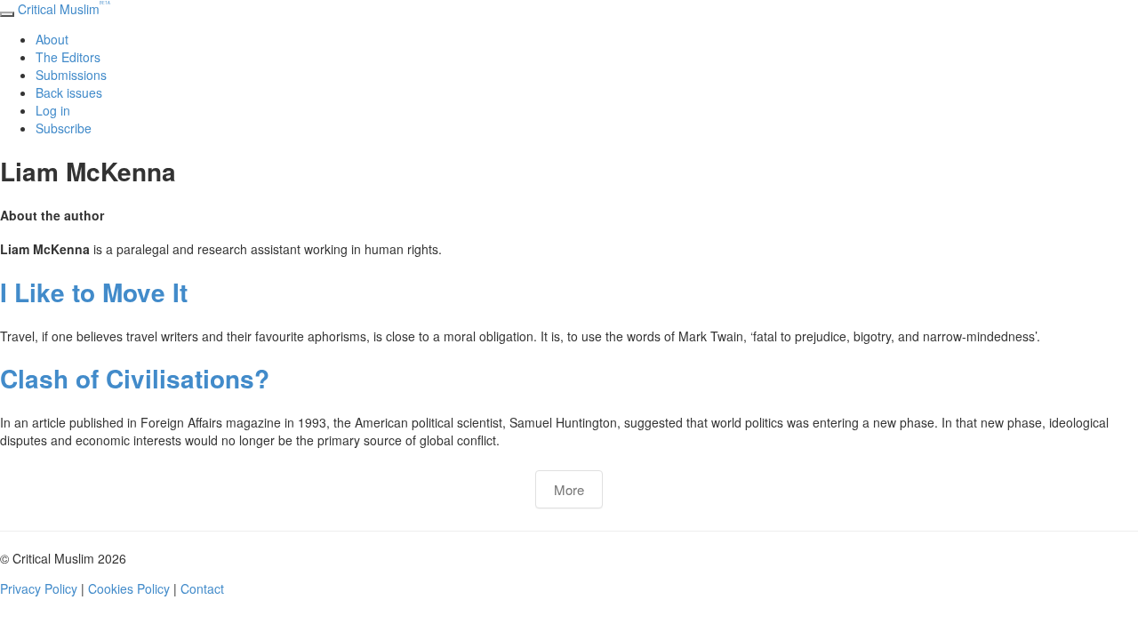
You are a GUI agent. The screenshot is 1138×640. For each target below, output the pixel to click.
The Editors (68, 57)
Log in (53, 110)
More (569, 489)
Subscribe (64, 128)
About (52, 39)
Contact (202, 588)
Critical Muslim (64, 9)
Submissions (71, 75)
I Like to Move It (94, 292)
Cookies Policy (129, 588)
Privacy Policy (38, 588)
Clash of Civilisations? (134, 378)
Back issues (69, 92)
